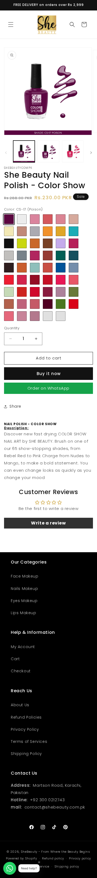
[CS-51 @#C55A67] (35, 304)
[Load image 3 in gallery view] (73, 151)
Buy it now (49, 373)
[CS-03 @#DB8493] (60, 219)
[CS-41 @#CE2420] (22, 292)
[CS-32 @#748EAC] (73, 267)
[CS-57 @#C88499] (22, 316)
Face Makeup (25, 576)
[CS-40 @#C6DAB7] (9, 292)
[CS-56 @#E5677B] (9, 316)
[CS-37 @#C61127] (48, 280)
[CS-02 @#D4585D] (48, 219)
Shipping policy (66, 866)
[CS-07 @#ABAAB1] (35, 231)
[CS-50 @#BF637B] (22, 304)
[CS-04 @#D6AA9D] (73, 219)
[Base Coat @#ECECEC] (22, 219)
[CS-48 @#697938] (73, 292)
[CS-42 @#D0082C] (35, 292)
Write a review (48, 523)
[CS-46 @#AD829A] (60, 292)
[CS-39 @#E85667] (73, 280)
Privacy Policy (25, 729)
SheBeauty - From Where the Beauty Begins (55, 851)
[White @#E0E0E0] (60, 316)
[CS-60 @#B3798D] (35, 316)
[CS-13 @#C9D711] (22, 243)
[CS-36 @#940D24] (35, 280)
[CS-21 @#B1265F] (35, 255)
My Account (23, 646)
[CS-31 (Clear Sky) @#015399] (60, 267)
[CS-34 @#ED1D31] (9, 280)
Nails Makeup (24, 588)
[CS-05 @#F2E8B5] (9, 231)
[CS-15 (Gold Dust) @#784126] (48, 243)
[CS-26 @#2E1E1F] (9, 267)
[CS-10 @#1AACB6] (73, 231)
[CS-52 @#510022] (48, 304)
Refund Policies (26, 717)
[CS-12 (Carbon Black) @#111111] (9, 243)
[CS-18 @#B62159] (73, 243)
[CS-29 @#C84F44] (48, 267)
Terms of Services (29, 741)
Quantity (11, 328)
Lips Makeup (23, 612)
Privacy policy (80, 858)
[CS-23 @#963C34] (48, 255)
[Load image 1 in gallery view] (24, 151)
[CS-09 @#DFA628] (60, 231)
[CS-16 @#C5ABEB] (60, 243)
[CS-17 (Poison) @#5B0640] (9, 219)
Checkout (21, 671)
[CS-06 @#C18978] (22, 231)
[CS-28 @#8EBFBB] (35, 267)
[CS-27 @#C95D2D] (22, 267)
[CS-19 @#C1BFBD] (9, 255)
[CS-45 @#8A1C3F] (48, 292)
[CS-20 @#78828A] (22, 255)
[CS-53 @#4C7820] (60, 304)
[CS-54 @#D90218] (73, 304)
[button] (11, 24)
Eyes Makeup (24, 600)
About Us (20, 705)
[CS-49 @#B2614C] (9, 304)
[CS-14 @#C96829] (35, 243)
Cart (15, 659)
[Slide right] (91, 153)
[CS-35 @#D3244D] (22, 280)
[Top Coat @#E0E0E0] (48, 316)
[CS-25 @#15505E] (73, 255)
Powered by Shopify (21, 858)
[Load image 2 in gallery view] (48, 151)
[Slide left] (6, 153)
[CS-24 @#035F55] (60, 255)
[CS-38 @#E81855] (60, 280)
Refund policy (53, 858)
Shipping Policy (26, 753)
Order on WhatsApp (48, 388)
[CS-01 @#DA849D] (35, 219)
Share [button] (15, 406)
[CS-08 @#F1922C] (48, 231)
